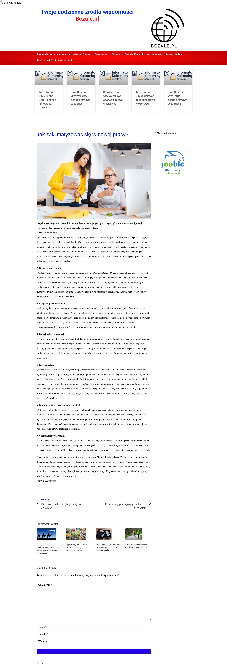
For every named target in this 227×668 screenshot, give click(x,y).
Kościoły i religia (173, 54)
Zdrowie (129, 54)
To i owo (146, 54)
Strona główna (44, 54)
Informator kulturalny (67, 54)
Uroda (137, 54)
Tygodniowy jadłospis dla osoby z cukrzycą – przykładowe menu (76, 547)
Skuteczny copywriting (62, 60)
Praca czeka (101, 54)
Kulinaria (156, 54)
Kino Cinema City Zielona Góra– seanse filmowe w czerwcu (47, 100)
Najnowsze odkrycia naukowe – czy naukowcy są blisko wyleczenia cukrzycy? (108, 547)
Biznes (86, 54)
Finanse (116, 54)
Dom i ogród (43, 60)
